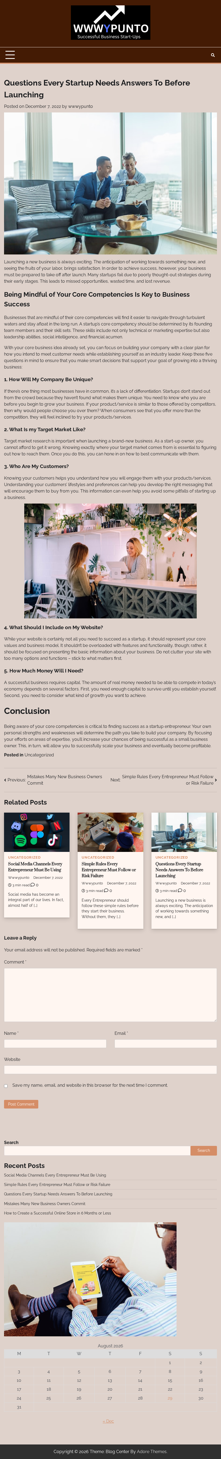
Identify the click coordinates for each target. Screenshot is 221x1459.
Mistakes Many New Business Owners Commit (44, 1204)
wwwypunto (80, 106)
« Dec (108, 1421)
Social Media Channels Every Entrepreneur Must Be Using (55, 1175)
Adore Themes (152, 1451)
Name (11, 1033)
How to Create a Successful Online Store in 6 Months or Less (57, 1213)
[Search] (213, 55)
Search (11, 1142)
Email (121, 1033)
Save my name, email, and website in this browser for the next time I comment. (90, 1085)
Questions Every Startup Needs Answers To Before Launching (179, 870)
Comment (15, 962)
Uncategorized (39, 754)
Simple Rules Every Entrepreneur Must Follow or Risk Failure (109, 870)
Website (12, 1059)
